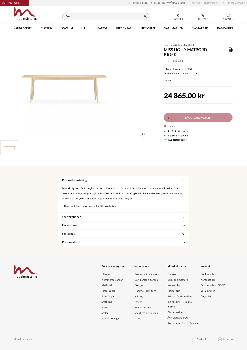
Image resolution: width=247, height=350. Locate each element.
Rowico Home (143, 307)
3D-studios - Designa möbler (179, 304)
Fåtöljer (106, 274)
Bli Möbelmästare (234, 3)
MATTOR (102, 28)
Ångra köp (206, 296)
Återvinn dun (175, 311)
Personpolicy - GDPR (213, 285)
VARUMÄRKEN (173, 28)
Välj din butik (10, 3)
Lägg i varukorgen (198, 117)
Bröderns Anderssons (147, 274)
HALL (84, 28)
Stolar (104, 312)
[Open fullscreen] (143, 134)
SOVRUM (67, 28)
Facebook (202, 339)
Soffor (105, 307)
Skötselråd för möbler (180, 296)
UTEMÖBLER (148, 28)
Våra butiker (208, 290)
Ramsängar (107, 296)
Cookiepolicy (208, 274)
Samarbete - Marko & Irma (182, 323)
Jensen (138, 301)
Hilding (139, 296)
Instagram (228, 339)
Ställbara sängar (110, 318)
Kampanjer (225, 28)
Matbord (106, 285)
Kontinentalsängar (112, 279)
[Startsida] (26, 13)
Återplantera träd (177, 317)
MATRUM (47, 28)
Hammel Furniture (145, 290)
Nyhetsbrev (211, 3)
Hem (166, 45)
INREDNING (123, 28)
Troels (138, 318)
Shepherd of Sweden (146, 312)
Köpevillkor (174, 285)
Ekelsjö (139, 285)
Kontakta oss (208, 279)
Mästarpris (173, 290)
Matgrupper (108, 290)
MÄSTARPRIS (200, 28)
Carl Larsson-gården (146, 279)
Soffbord (106, 301)
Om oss (195, 3)
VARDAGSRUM (23, 28)
